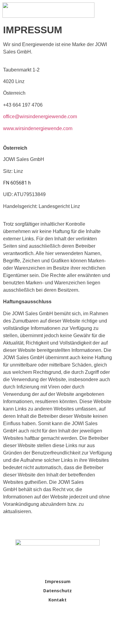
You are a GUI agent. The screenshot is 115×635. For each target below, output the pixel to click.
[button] (107, 13)
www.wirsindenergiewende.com (37, 128)
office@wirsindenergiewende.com (40, 116)
